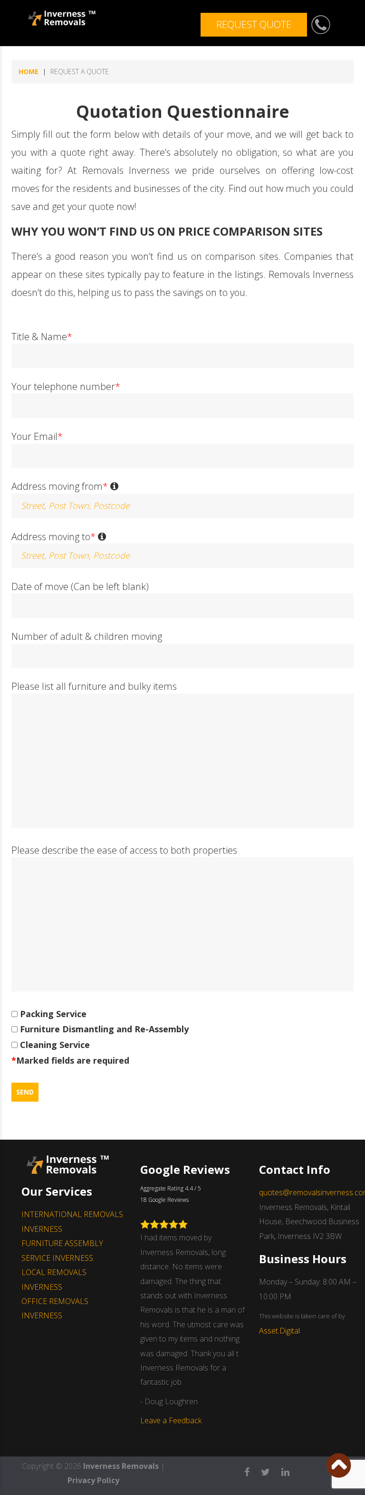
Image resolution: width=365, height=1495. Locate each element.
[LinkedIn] (290, 1469)
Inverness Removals (121, 1466)
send (25, 1091)
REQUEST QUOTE (253, 24)
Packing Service (52, 1013)
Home (28, 71)
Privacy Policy (93, 1480)
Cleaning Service (54, 1044)
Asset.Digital (279, 1330)
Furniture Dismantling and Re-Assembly (103, 1029)
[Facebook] (251, 1469)
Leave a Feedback (171, 1420)
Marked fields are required (70, 1060)
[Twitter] (270, 1469)
